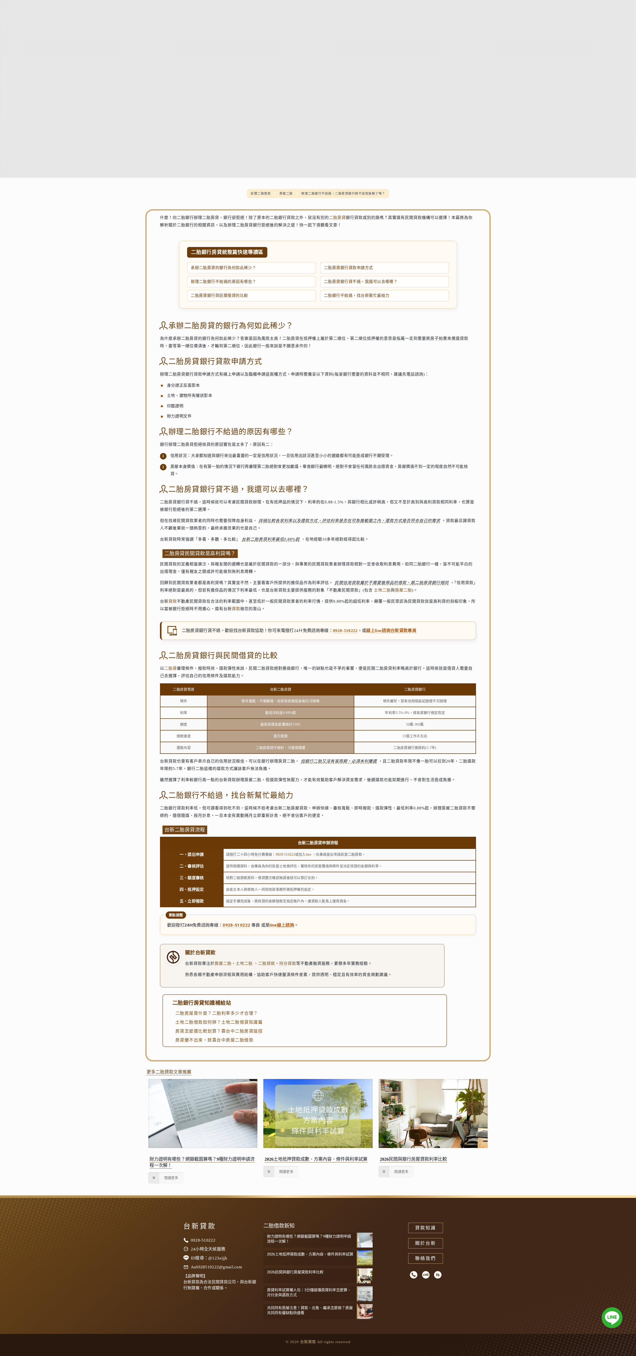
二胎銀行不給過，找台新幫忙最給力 (356, 295)
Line (426, 1275)
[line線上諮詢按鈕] (612, 1318)
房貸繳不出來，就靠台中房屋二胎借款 (214, 1040)
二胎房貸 (337, 217)
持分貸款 (287, 963)
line (308, 854)
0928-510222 (345, 630)
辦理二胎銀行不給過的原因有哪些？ (223, 281)
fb (437, 1275)
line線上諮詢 (282, 925)
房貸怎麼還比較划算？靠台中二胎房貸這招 (219, 1031)
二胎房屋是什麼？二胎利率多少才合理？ (216, 1013)
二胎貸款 (266, 963)
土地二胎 (382, 590)
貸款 (172, 601)
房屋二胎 (403, 590)
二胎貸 (170, 668)
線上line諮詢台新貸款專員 (391, 630)
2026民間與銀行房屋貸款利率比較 (413, 1159)
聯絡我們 (425, 1258)
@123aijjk (218, 1258)
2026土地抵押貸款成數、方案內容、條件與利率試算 (316, 1159)
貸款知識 (425, 1227)
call (413, 1275)
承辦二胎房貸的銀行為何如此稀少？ (223, 268)
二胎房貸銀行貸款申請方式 (348, 268)
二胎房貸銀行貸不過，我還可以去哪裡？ (361, 281)
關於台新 (425, 1243)
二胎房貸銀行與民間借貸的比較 (219, 295)
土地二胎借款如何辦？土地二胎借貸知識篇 (219, 1022)
